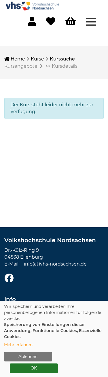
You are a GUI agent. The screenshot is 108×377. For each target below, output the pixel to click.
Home (17, 59)
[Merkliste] (50, 23)
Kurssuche (62, 59)
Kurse (37, 59)
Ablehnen (27, 356)
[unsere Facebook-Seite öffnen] (9, 278)
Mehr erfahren (18, 344)
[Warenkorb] (70, 22)
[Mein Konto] (32, 23)
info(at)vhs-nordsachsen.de (55, 264)
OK (34, 368)
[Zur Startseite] (33, 5)
